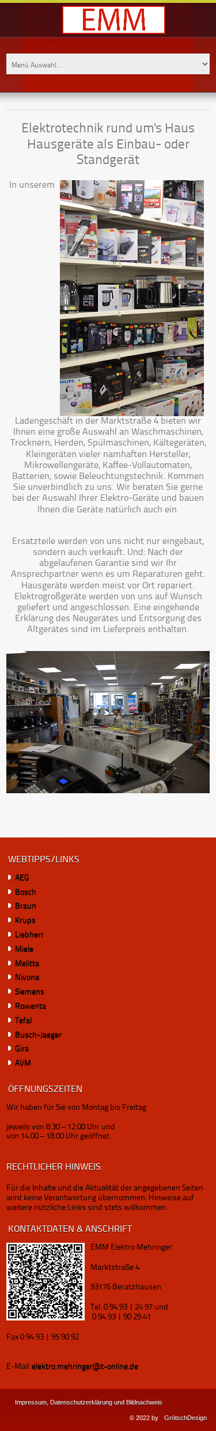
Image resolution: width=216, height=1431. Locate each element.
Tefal (24, 1021)
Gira (23, 1049)
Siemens (30, 992)
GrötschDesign (185, 1417)
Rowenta (31, 1006)
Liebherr (29, 935)
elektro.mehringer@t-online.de (85, 1367)
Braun (25, 906)
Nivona (28, 977)
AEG (22, 878)
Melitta (27, 964)
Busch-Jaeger (39, 1035)
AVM (24, 1063)
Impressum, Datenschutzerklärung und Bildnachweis (88, 1402)
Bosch (25, 892)
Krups (25, 920)
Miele (24, 949)
